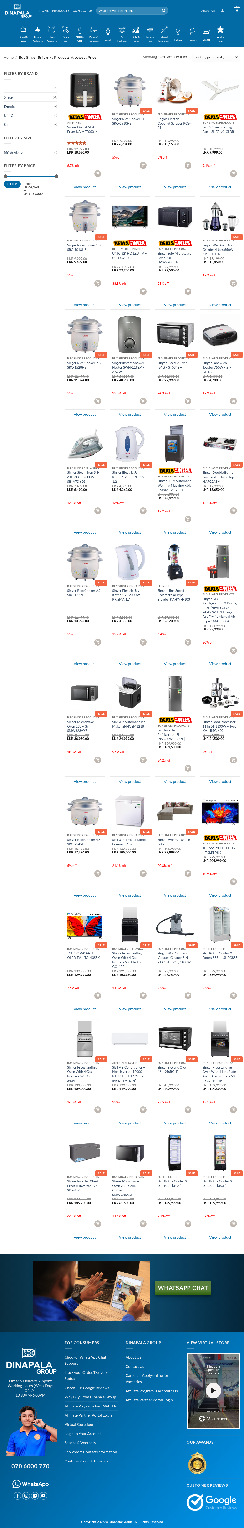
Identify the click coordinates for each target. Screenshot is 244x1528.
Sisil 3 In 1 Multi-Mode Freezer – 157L (129, 842)
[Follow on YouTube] (43, 1496)
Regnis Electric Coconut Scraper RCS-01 (174, 123)
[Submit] (164, 11)
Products (60, 11)
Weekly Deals (220, 39)
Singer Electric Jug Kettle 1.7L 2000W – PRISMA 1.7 (127, 594)
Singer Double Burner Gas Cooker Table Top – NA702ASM (220, 476)
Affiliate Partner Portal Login (88, 1415)
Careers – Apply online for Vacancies (147, 1378)
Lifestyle (108, 40)
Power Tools (66, 39)
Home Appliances (52, 39)
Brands (206, 40)
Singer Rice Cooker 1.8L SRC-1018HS (84, 247)
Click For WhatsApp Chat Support (85, 1360)
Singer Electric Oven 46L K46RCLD (173, 1069)
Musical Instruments (164, 39)
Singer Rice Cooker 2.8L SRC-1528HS (84, 365)
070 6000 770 (30, 1466)
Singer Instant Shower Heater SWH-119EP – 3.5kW (128, 367)
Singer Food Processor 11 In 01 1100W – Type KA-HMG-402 (219, 726)
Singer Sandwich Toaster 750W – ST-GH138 (217, 367)
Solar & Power (136, 39)
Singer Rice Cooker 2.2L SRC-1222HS (84, 592)
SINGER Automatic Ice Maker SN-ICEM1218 (128, 724)
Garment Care (150, 39)
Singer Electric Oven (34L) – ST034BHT (173, 365)
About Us (133, 1357)
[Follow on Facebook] (17, 1496)
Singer (9, 97)
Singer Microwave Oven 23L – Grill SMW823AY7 (80, 726)
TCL (7, 88)
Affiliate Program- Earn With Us (91, 1406)
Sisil (7, 124)
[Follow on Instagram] (26, 1496)
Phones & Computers (94, 39)
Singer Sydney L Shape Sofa (174, 842)
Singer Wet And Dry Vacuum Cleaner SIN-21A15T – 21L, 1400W (174, 957)
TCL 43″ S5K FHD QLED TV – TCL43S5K (83, 955)
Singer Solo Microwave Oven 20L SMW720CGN (174, 257)
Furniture (192, 40)
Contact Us (83, 11)
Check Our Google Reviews (87, 1387)
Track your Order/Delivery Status (86, 1375)
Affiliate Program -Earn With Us (152, 1390)
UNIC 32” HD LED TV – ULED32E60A (129, 255)
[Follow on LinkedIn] (35, 1496)
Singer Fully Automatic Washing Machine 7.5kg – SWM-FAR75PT (175, 485)
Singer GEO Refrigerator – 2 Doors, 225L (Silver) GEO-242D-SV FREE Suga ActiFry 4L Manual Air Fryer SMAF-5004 (220, 610)
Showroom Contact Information (91, 1452)
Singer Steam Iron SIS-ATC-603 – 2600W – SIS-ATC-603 (83, 476)
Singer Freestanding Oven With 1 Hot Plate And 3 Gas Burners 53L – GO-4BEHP (219, 1074)
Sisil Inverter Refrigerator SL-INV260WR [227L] (171, 734)
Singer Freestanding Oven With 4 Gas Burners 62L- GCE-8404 (82, 1074)
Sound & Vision (24, 39)
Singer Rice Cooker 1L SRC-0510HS (128, 121)
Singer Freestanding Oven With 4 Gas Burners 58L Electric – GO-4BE (128, 960)
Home (44, 11)
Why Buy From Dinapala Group (90, 1396)
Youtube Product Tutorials (86, 1461)
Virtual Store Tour (79, 1424)
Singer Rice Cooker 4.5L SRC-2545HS (84, 842)
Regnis (9, 106)
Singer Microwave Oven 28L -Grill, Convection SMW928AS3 (125, 1187)
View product (85, 186)
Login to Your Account (83, 1433)
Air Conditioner (122, 39)
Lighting (178, 40)
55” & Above (14, 152)
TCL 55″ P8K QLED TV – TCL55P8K (219, 850)
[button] (222, 10)
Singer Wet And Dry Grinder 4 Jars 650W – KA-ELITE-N (219, 249)
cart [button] (98, 173)
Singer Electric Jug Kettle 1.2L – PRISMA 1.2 (128, 476)
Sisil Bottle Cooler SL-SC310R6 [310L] (173, 1183)
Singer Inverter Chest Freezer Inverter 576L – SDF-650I (84, 1185)
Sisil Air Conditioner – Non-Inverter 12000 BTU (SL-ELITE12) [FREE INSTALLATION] (129, 1074)
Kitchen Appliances (38, 39)
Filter (12, 184)
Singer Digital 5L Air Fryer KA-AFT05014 (82, 129)
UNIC (8, 115)
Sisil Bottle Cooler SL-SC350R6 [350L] (218, 1183)
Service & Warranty (80, 1442)
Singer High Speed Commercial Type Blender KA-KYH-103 (174, 594)
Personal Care (80, 38)
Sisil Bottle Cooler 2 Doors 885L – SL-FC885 (220, 955)
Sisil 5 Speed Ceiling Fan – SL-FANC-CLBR (218, 129)
